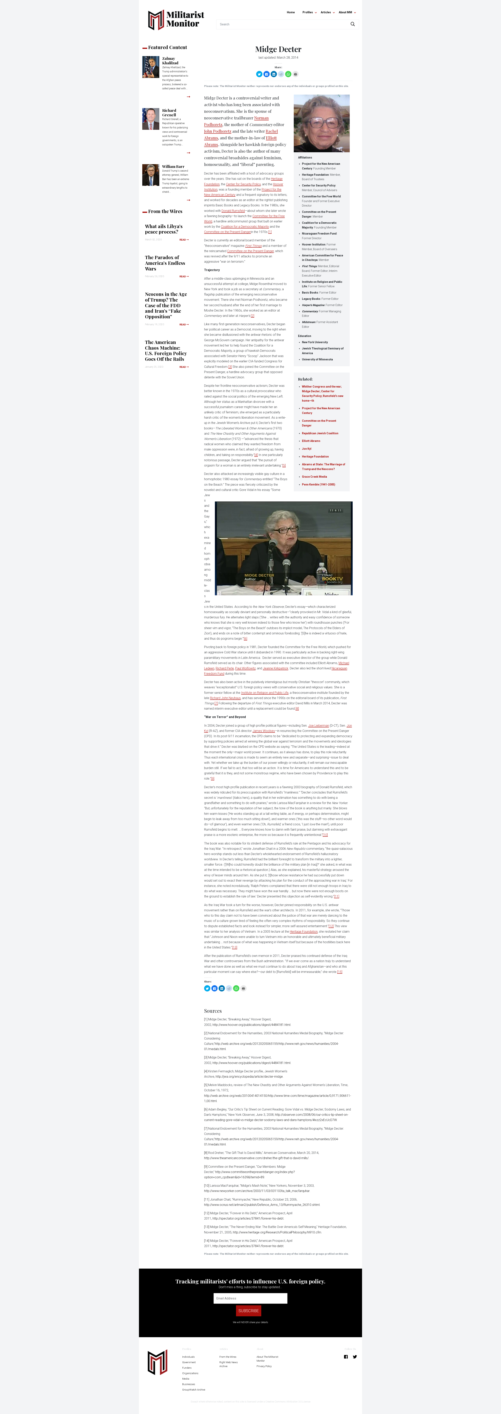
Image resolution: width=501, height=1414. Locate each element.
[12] (331, 926)
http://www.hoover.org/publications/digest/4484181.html (251, 1025)
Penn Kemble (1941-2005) (318, 484)
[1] (270, 232)
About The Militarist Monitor (267, 1358)
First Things (253, 246)
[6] (245, 638)
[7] (216, 703)
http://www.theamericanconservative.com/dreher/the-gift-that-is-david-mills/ (256, 1158)
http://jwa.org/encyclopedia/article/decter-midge (249, 1076)
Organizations (190, 1373)
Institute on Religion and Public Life (264, 693)
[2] (252, 316)
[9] (212, 778)
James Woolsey (263, 731)
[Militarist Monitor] (176, 17)
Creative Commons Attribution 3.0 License (287, 1401)
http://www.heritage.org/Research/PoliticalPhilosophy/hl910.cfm (277, 1232)
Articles (326, 12)
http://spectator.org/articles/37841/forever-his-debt (248, 1218)
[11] (336, 896)
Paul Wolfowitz (245, 668)
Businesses (188, 1384)
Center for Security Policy (243, 184)
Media (185, 1378)
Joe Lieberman (318, 725)
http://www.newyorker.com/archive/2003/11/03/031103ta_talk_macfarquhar (256, 1191)
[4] (256, 455)
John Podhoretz (217, 131)
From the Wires (227, 1356)
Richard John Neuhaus (225, 698)
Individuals (188, 1356)
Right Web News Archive (228, 1364)
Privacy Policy (264, 1366)
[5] (284, 465)
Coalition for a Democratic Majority (245, 226)
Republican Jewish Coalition (320, 433)
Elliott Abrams (311, 440)
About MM (345, 12)
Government (189, 1362)
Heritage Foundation (315, 456)
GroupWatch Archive (193, 1389)
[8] (297, 708)
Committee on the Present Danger (227, 232)
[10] (325, 835)
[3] (230, 367)
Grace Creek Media (314, 476)
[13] (234, 947)
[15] (339, 972)
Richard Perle (225, 668)
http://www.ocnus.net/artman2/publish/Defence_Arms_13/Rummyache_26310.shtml (262, 1205)
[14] (206, 1241)
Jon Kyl (306, 448)
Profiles (308, 12)
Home (291, 12)
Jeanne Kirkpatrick (275, 668)
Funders (187, 1367)
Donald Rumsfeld (233, 211)
